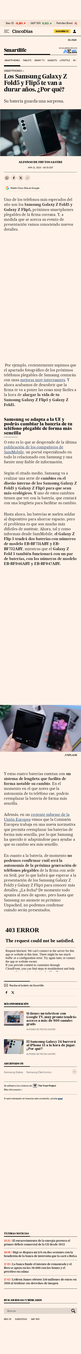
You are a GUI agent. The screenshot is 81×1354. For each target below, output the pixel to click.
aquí (60, 1098)
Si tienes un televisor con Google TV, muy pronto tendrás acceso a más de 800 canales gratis (51, 1019)
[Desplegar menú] (6, 31)
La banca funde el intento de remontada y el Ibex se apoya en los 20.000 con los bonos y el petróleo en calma (38, 1267)
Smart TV (39, 60)
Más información (12, 1089)
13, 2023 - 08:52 (40, 167)
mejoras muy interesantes (42, 379)
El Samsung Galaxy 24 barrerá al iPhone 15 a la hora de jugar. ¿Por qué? (51, 1045)
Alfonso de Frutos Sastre (41, 162)
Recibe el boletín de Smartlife (26, 985)
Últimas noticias (16, 1233)
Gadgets (52, 60)
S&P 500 (35, 23)
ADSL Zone (67, 51)
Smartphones (12, 60)
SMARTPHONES (13, 71)
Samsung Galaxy (13, 1072)
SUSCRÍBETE (62, 31)
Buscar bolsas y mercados (23, 1300)
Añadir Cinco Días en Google (24, 188)
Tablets (27, 60)
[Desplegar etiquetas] (74, 1071)
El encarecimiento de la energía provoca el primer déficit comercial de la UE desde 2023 (37, 1242)
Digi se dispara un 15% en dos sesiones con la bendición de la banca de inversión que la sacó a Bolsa (40, 1254)
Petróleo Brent (64, 23)
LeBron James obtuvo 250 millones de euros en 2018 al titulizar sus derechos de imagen (40, 1281)
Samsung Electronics (38, 1072)
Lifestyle (65, 60)
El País (72, 40)
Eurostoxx (21, 1319)
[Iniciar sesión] (74, 31)
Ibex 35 (10, 23)
